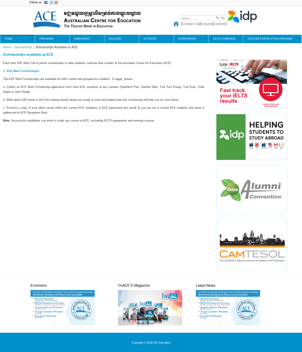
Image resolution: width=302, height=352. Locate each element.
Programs (46, 39)
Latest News (205, 285)
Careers (219, 23)
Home (9, 39)
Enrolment (82, 39)
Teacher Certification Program (270, 39)
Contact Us (190, 23)
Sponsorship (187, 39)
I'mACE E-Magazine (134, 285)
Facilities (115, 39)
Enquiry (206, 23)
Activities (150, 39)
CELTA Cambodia (224, 39)
